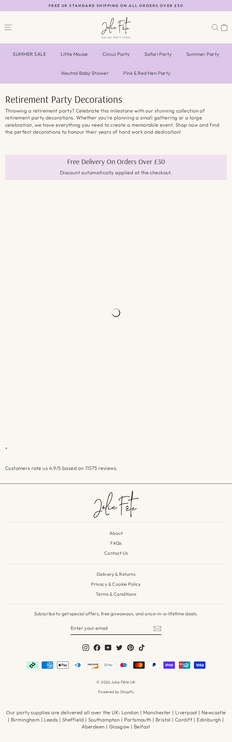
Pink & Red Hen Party (146, 73)
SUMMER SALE (29, 54)
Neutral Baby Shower (85, 73)
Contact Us (116, 553)
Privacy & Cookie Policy (116, 584)
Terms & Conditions (116, 594)
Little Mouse (74, 54)
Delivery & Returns (116, 574)
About (116, 533)
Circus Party (116, 54)
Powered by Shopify (116, 691)
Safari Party (158, 54)
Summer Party (202, 54)
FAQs (116, 543)
